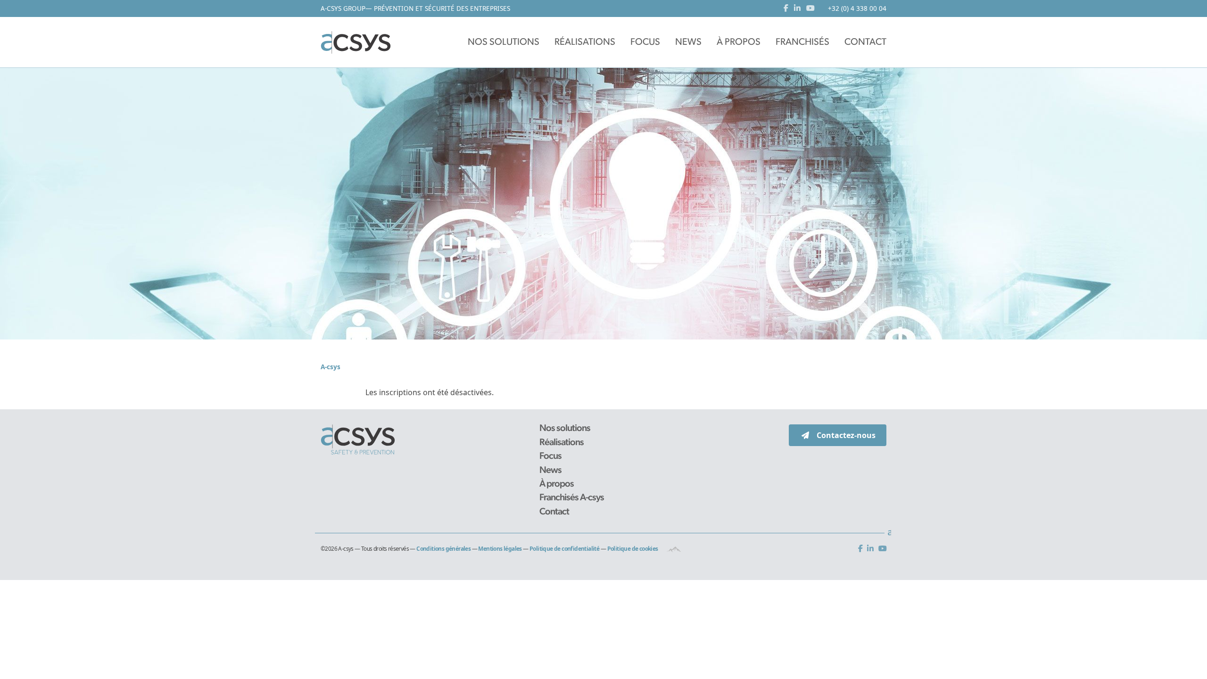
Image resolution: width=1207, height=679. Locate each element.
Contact (554, 512)
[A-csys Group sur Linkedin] (872, 549)
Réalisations (561, 442)
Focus (550, 456)
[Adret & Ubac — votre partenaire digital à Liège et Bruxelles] (674, 549)
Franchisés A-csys (571, 498)
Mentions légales (499, 549)
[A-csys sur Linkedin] (799, 8)
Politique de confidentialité (564, 549)
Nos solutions (564, 428)
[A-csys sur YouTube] (810, 8)
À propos (556, 484)
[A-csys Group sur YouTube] (882, 549)
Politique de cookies (632, 549)
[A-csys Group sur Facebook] (862, 549)
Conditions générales (443, 549)
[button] (503, 42)
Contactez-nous (846, 435)
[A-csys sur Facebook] (788, 8)
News (550, 470)
